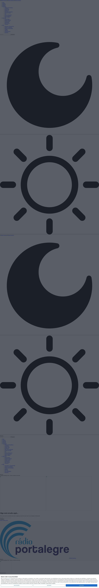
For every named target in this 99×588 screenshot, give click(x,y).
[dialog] (49, 581)
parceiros (8, 578)
